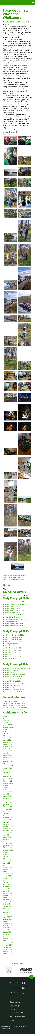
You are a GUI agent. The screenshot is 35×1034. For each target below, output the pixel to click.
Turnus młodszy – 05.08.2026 (14, 606)
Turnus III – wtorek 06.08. (13, 672)
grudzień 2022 (8, 779)
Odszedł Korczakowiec (10, 701)
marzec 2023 (7, 777)
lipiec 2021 (6, 811)
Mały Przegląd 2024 (16, 664)
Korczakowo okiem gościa (13, 617)
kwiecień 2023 (7, 775)
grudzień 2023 (8, 762)
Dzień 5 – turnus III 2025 (13, 652)
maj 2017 (6, 908)
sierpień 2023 (7, 768)
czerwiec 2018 (7, 882)
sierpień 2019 (7, 852)
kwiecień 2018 (7, 887)
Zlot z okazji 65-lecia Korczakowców (15, 708)
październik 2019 (8, 850)
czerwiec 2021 (7, 813)
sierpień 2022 (7, 787)
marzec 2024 (7, 757)
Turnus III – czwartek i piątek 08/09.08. (17, 668)
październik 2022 (8, 783)
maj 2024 (6, 753)
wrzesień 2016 (8, 926)
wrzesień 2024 (8, 746)
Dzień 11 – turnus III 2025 (13, 637)
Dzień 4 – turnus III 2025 (13, 654)
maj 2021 (6, 816)
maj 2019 (6, 859)
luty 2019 (6, 865)
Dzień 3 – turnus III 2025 (13, 657)
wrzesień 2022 (8, 785)
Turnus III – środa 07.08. (13, 670)
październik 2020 (8, 828)
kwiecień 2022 (7, 796)
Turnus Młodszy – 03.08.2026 (14, 611)
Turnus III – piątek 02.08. (13, 681)
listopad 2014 (7, 954)
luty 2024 (6, 759)
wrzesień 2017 (8, 900)
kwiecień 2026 (7, 721)
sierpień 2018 (7, 878)
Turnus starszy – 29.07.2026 (14, 626)
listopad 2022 (7, 781)
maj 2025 (6, 736)
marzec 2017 (7, 913)
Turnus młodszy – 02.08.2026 (14, 613)
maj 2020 (6, 835)
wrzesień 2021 (8, 809)
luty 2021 (6, 822)
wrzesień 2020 (8, 831)
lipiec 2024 (6, 749)
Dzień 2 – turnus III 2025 (13, 659)
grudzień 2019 (8, 846)
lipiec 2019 (6, 854)
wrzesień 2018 (8, 876)
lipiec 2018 (6, 880)
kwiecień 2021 (7, 818)
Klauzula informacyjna (17, 1016)
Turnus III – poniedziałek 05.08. (15, 675)
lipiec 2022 (6, 790)
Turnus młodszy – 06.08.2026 (14, 604)
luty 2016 (6, 936)
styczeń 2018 (7, 893)
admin (7, 24)
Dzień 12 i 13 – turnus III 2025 (14, 635)
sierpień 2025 (7, 729)
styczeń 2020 (7, 844)
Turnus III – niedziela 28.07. (14, 692)
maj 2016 (6, 930)
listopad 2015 (7, 941)
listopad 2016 (7, 921)
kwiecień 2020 (7, 837)
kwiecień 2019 (7, 861)
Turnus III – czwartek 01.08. (14, 683)
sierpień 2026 (7, 716)
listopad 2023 (7, 764)
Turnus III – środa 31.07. (13, 685)
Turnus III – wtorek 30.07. (13, 687)
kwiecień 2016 (7, 932)
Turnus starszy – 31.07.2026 (14, 615)
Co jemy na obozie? (11, 621)
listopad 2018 (7, 872)
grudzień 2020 (8, 826)
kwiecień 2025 (7, 738)
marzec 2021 (7, 820)
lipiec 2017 (6, 904)
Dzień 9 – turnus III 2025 (13, 641)
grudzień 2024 (8, 742)
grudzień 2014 (8, 951)
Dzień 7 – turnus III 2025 (13, 648)
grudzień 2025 (8, 725)
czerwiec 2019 (7, 857)
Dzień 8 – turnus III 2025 (13, 646)
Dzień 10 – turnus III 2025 (13, 639)
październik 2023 (8, 766)
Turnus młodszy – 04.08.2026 (14, 608)
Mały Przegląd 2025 (16, 631)
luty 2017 (6, 915)
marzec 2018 (7, 889)
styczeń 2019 (7, 867)
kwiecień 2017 (7, 910)
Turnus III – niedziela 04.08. (14, 677)
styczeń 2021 (7, 824)
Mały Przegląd (15, 1006)
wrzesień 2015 (8, 945)
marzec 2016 (7, 934)
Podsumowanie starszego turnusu (16, 619)
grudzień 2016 (8, 919)
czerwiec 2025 (7, 734)
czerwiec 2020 (7, 833)
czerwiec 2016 (7, 928)
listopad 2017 (7, 898)
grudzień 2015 (8, 939)
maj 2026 (6, 718)
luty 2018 (6, 891)
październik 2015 (8, 943)
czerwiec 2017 (7, 906)
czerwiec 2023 (7, 772)
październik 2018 (8, 874)
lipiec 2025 (6, 731)
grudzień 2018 (8, 869)
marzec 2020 (7, 839)
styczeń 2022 (7, 803)
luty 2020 (6, 841)
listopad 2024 (7, 744)
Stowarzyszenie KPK (17, 1013)
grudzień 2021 (8, 805)
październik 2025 (8, 727)
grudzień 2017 (8, 895)
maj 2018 (6, 885)
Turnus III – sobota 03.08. (13, 679)
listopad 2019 (7, 848)
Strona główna (15, 1002)
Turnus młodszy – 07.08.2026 (14, 602)
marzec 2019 (7, 863)
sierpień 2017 (7, 902)
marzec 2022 (7, 798)
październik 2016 (8, 923)
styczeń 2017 (7, 917)
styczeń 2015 (7, 949)
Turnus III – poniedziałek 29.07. (15, 690)
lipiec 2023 (6, 770)
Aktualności (14, 1009)
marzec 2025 (7, 740)
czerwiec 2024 (7, 751)
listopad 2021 (7, 807)
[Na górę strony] (31, 977)
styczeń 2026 (7, 723)
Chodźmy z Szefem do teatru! (13, 710)
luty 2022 (6, 800)
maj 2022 (6, 794)
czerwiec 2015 (7, 947)
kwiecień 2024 (7, 755)
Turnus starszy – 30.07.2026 (14, 623)
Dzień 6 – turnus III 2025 (13, 650)
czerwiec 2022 (7, 792)
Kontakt (12, 1020)
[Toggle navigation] (33, 2)
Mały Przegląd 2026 (16, 598)
